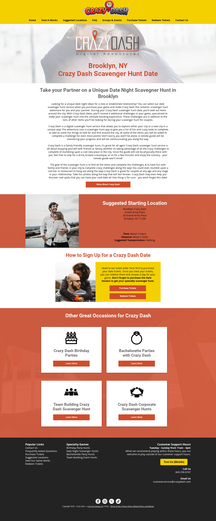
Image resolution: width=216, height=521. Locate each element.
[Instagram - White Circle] (104, 501)
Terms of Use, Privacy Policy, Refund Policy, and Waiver (132, 506)
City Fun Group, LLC (95, 506)
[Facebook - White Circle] (98, 501)
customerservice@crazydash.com (172, 481)
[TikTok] (118, 501)
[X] (111, 501)
